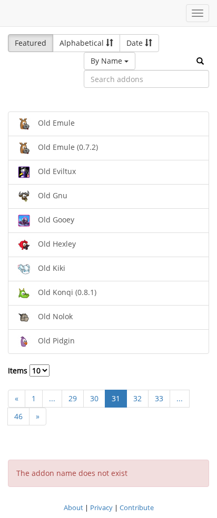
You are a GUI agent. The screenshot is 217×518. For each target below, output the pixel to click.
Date (135, 43)
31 (116, 398)
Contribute (137, 507)
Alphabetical (83, 43)
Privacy (101, 507)
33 (159, 398)
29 (72, 398)
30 (94, 398)
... (52, 398)
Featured (30, 43)
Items (18, 370)
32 (137, 398)
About (73, 507)
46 (18, 416)
